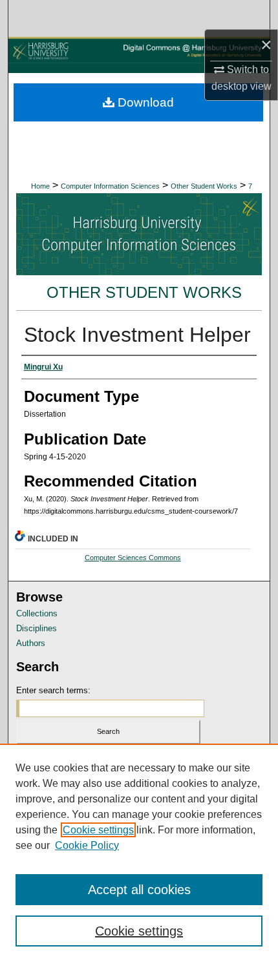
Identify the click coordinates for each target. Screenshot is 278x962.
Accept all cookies (139, 890)
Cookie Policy (87, 845)
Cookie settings (98, 829)
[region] (139, 853)
